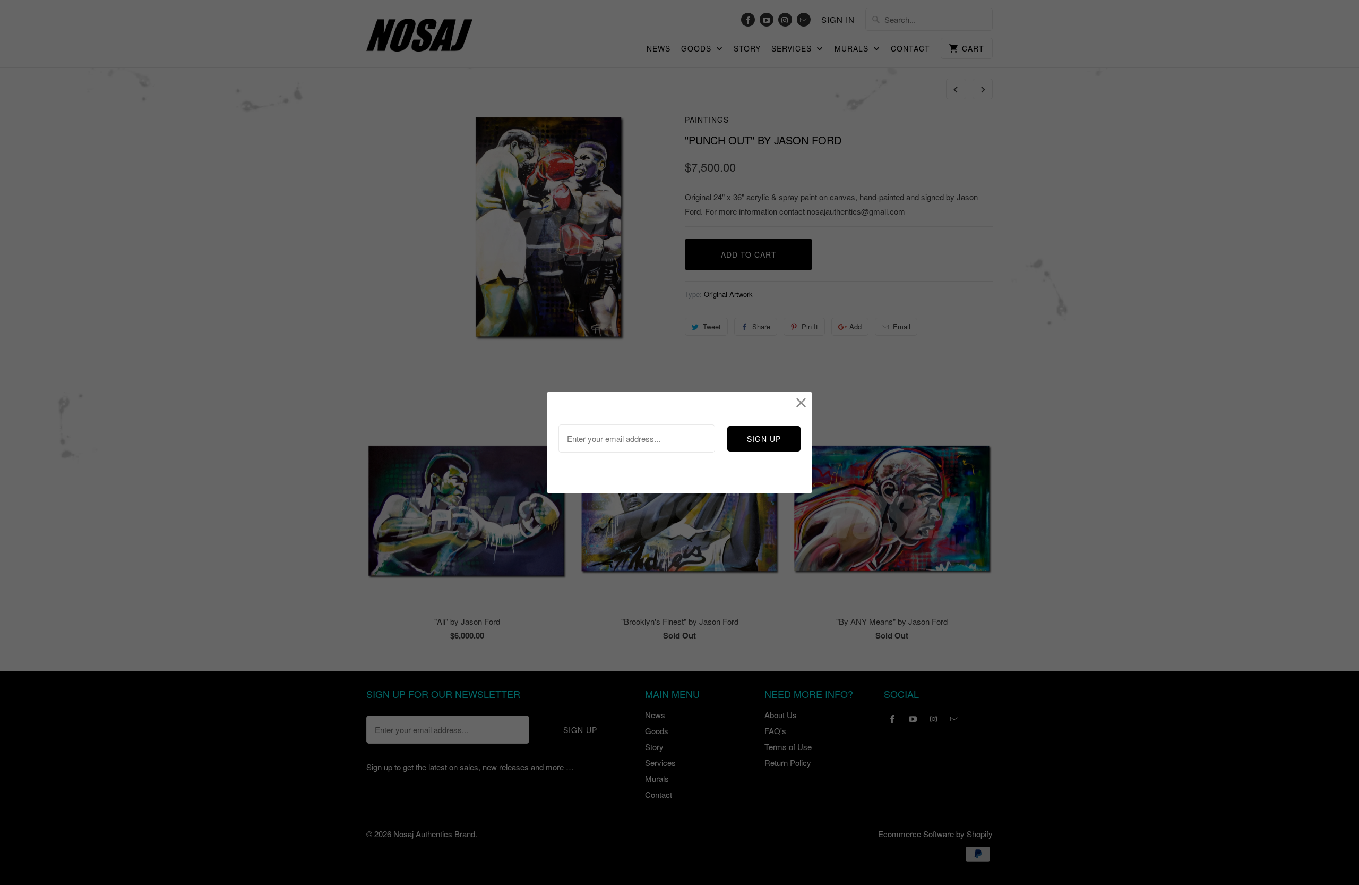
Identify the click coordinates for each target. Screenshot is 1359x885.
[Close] (801, 402)
